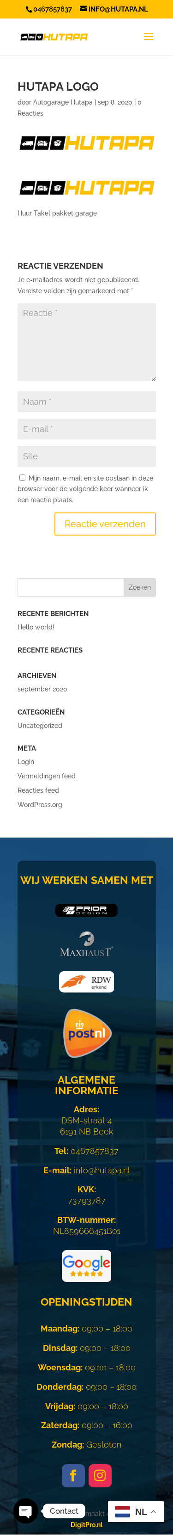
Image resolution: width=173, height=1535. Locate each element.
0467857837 (86, 1151)
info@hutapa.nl (86, 1170)
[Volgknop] (73, 1475)
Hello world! (36, 627)
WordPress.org (40, 804)
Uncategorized (40, 725)
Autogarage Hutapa (63, 102)
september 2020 (42, 689)
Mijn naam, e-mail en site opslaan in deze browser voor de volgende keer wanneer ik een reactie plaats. (85, 489)
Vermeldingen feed (47, 776)
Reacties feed (38, 790)
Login (26, 761)
